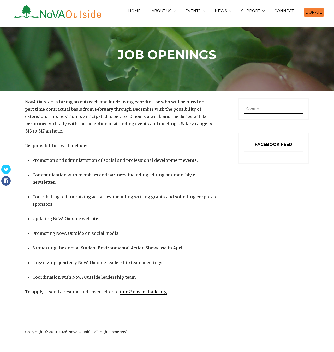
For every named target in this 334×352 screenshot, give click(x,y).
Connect (284, 11)
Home (134, 11)
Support (250, 11)
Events (193, 11)
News (221, 11)
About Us (161, 11)
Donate (314, 12)
